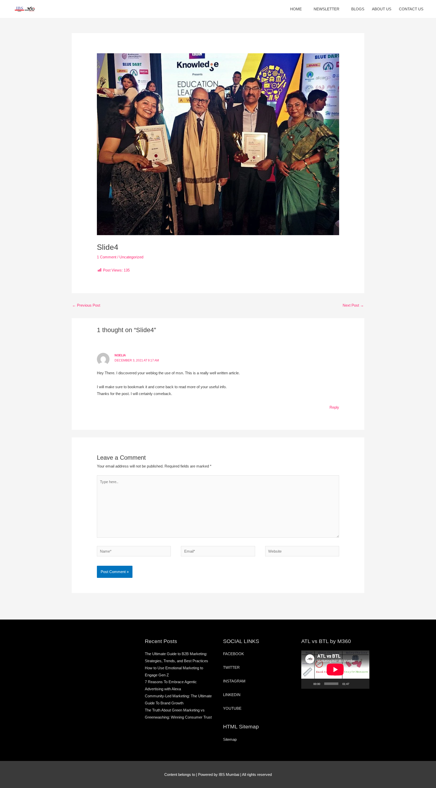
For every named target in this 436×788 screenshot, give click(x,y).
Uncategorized (131, 257)
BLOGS (357, 9)
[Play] (307, 683)
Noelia (120, 355)
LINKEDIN (231, 695)
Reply (334, 407)
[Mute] (354, 683)
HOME (296, 9)
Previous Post (86, 305)
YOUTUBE (232, 708)
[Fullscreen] (362, 683)
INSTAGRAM (234, 681)
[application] (335, 669)
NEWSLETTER (326, 9)
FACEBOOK (233, 654)
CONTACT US (411, 9)
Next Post (353, 305)
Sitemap (230, 739)
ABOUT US (381, 9)
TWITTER (231, 667)
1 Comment (106, 257)
